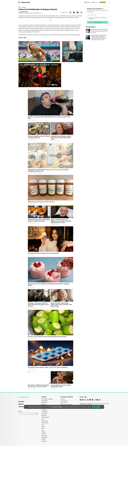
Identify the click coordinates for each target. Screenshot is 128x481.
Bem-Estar (44, 402)
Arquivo (24, 7)
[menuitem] (28, 402)
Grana (43, 426)
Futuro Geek (45, 421)
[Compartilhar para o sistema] (81, 12)
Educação (44, 415)
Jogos (43, 428)
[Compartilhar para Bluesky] (74, 12)
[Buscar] (37, 413)
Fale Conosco (64, 401)
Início (19, 7)
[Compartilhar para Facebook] (77, 12)
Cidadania (44, 410)
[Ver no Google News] (64, 12)
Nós (43, 430)
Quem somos (64, 402)
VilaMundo (44, 441)
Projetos (44, 433)
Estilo (43, 419)
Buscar (20, 411)
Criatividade (45, 411)
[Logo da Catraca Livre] (24, 2)
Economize (44, 413)
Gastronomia (45, 422)
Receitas (95, 2)
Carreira (44, 404)
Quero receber (97, 22)
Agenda (88, 2)
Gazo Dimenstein (24, 11)
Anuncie (103, 2)
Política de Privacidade (57, 406)
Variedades (44, 437)
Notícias (44, 432)
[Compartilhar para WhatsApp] (70, 12)
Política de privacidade (66, 404)
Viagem (43, 439)
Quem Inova (45, 435)
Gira (43, 424)
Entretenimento (45, 417)
